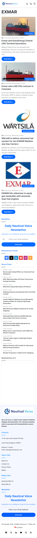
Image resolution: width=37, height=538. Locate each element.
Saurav (20, 527)
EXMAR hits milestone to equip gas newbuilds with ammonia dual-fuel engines (17, 196)
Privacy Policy (6, 467)
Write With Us (6, 484)
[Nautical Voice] (10, 3)
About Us (5, 461)
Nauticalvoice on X (9, 358)
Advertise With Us (7, 481)
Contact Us (5, 464)
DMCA (4, 470)
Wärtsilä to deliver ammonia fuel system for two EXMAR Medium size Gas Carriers (17, 141)
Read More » (8, 59)
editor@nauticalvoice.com (14, 450)
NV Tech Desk (7, 38)
